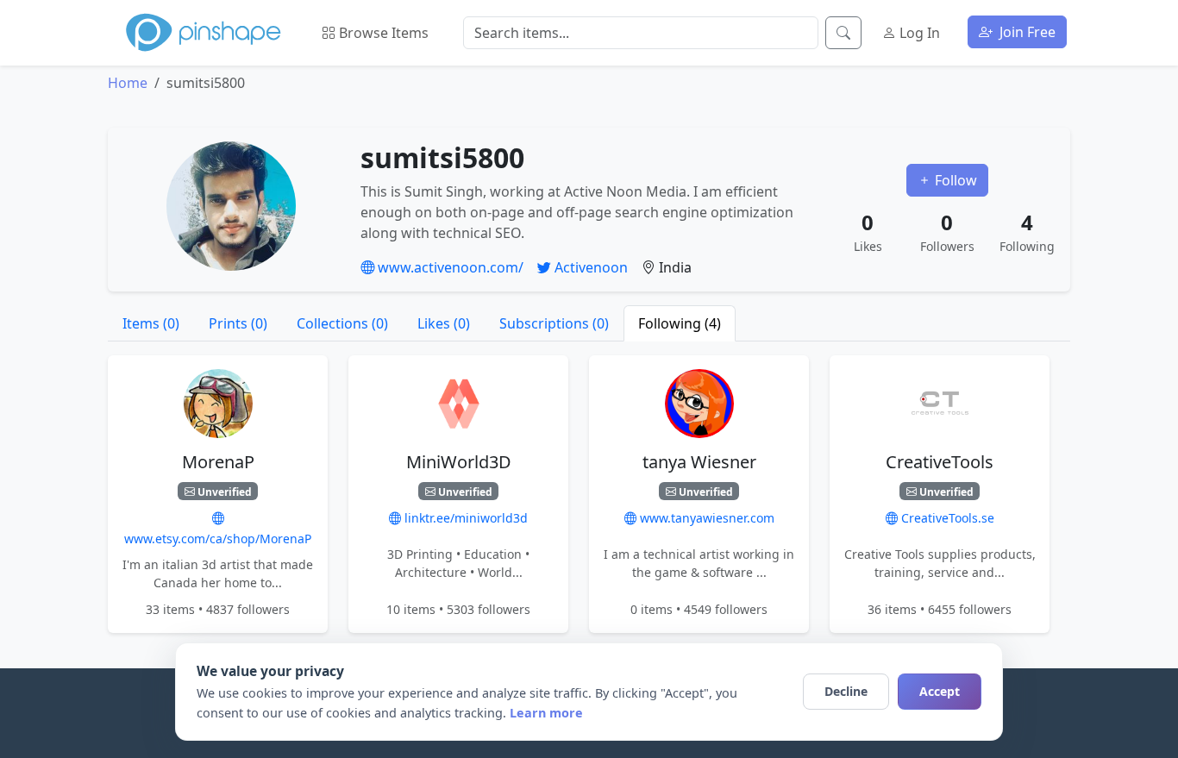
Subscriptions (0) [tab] (554, 323)
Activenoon (589, 267)
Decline (846, 691)
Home (127, 82)
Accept (939, 691)
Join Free (1026, 31)
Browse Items (382, 32)
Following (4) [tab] (679, 323)
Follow (954, 180)
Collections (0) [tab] (342, 323)
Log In (918, 32)
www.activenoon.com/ (448, 267)
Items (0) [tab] (150, 323)
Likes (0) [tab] (443, 323)
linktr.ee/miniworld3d (464, 519)
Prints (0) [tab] (238, 323)
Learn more (546, 713)
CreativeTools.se (946, 519)
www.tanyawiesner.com (705, 519)
